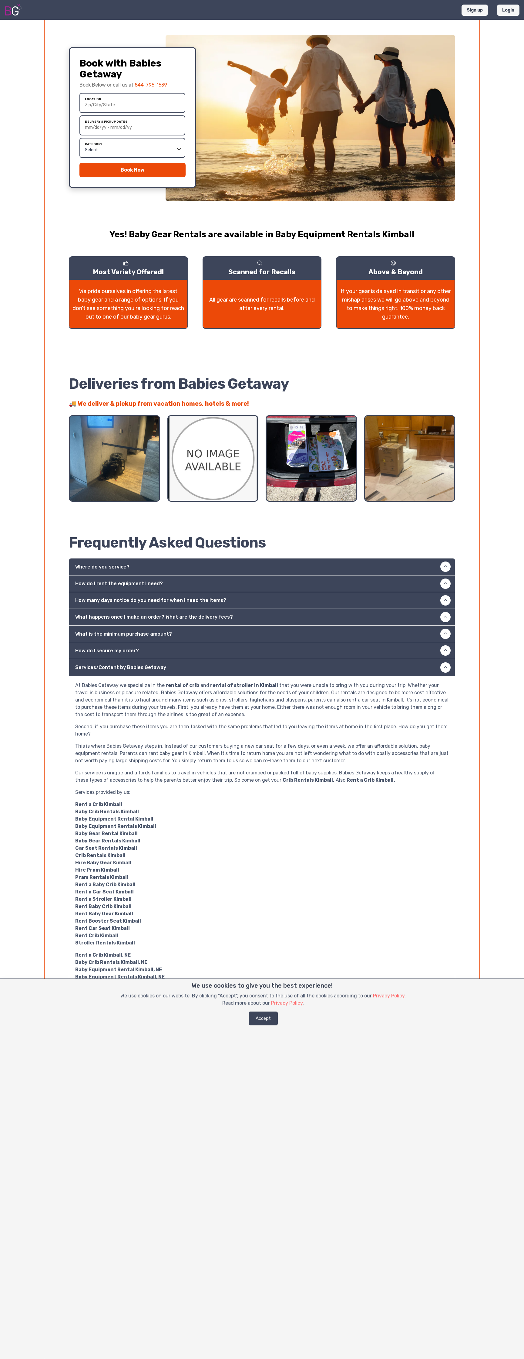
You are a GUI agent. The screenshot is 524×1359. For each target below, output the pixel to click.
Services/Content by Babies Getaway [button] (120, 667)
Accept (263, 1018)
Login (508, 10)
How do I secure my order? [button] (107, 651)
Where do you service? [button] (102, 567)
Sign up (475, 10)
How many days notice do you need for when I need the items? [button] (150, 600)
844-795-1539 (151, 85)
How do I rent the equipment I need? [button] (119, 583)
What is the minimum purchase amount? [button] (123, 634)
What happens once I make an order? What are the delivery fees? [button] (154, 617)
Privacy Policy (389, 996)
